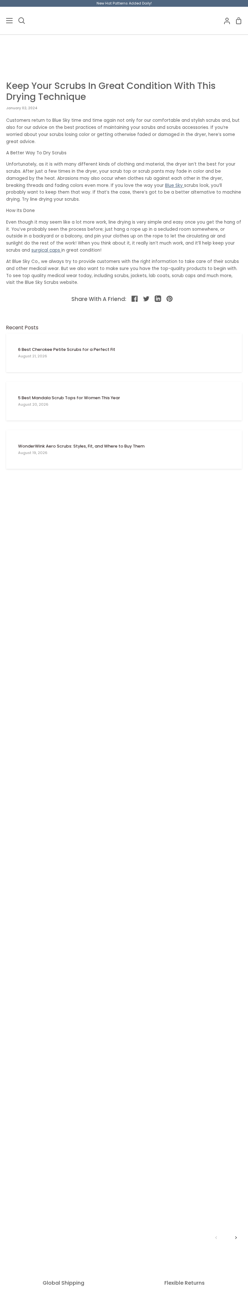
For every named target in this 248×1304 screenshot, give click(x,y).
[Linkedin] (158, 299)
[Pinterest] (169, 299)
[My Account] (224, 20)
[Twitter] (146, 299)
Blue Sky (174, 185)
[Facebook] (135, 299)
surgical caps (46, 250)
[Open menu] (6, 20)
